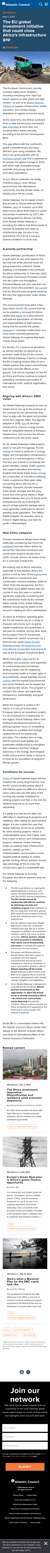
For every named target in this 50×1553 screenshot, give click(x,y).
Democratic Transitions (26, 1126)
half (5, 218)
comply (7, 680)
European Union (10, 1335)
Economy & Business (22, 1330)
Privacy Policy (18, 1495)
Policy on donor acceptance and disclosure (25, 1513)
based (19, 315)
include (42, 473)
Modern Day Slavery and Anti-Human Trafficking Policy (25, 1518)
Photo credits (35, 1522)
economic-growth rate (15, 158)
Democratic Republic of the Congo (21, 1318)
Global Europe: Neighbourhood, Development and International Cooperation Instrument (22, 645)
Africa (10, 1126)
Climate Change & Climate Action (21, 1228)
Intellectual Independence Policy (25, 1504)
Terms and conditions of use (25, 1500)
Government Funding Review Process (25, 1509)
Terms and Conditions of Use (21, 1456)
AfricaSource (9, 12)
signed (37, 574)
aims (24, 423)
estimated (13, 127)
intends (7, 451)
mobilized (8, 546)
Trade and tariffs (29, 1335)
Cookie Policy (32, 1495)
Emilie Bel (12, 47)
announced (41, 287)
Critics (6, 778)
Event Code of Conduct (18, 1522)
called (25, 659)
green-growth (29, 1009)
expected (8, 330)
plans (16, 207)
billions (17, 182)
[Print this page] (22, 1372)
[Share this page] (28, 1372)
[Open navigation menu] (46, 4)
